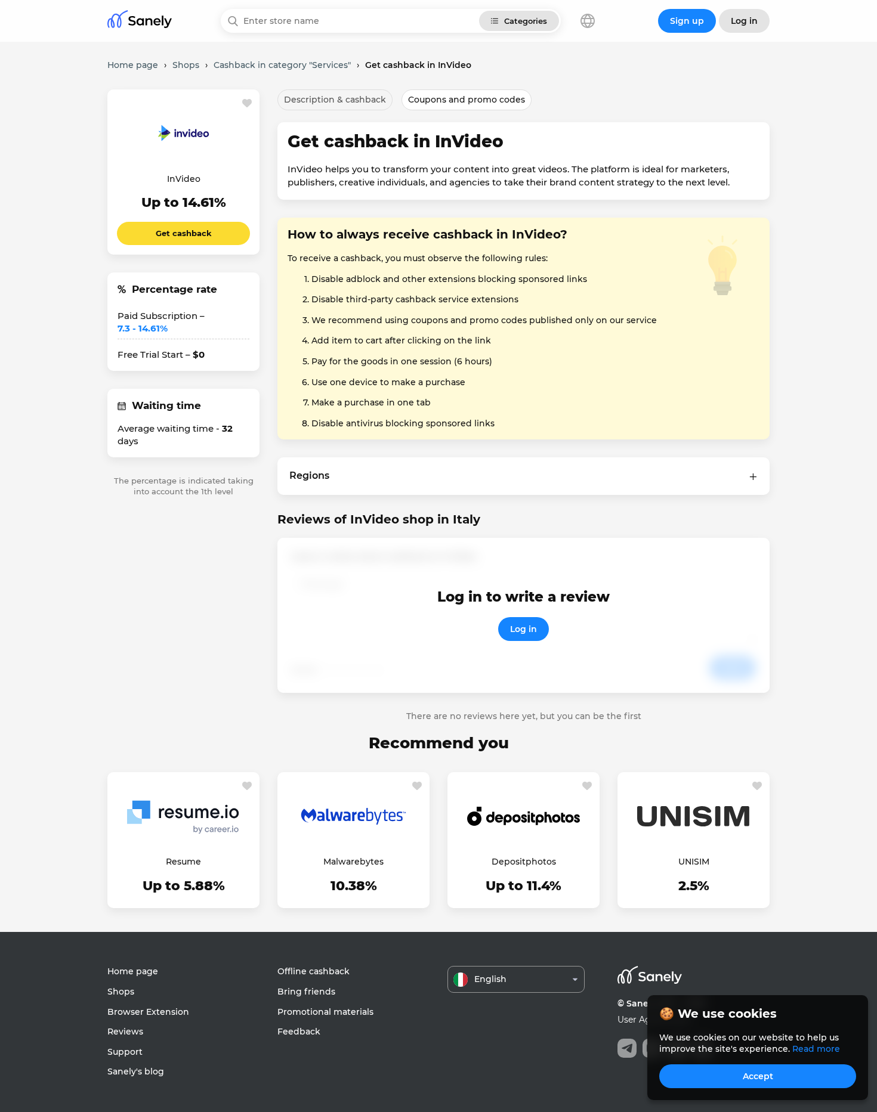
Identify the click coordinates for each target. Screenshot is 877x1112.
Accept (758, 1076)
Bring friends (306, 991)
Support (125, 1051)
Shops (120, 991)
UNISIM (693, 861)
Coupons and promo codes (466, 99)
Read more (816, 1048)
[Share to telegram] (627, 1048)
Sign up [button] (687, 21)
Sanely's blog (135, 1071)
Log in (523, 629)
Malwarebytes (353, 861)
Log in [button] (744, 21)
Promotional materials (325, 1011)
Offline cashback (313, 971)
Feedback (298, 1031)
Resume (183, 861)
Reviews (125, 1031)
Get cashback (184, 233)
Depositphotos (524, 861)
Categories (525, 21)
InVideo (183, 179)
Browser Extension (148, 1011)
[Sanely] (139, 21)
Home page (132, 971)
